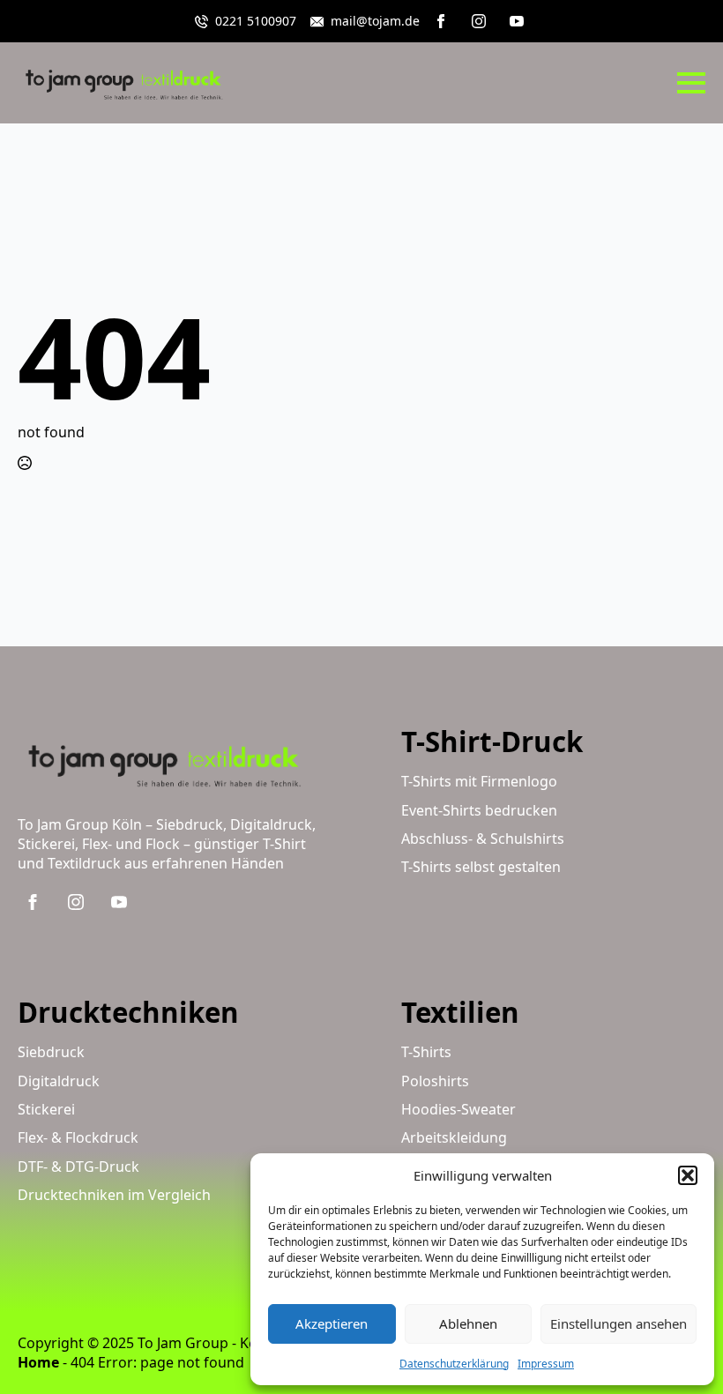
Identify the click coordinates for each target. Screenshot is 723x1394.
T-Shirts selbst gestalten (481, 866)
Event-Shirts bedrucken (479, 810)
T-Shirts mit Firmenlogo (479, 781)
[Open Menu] (691, 83)
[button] (688, 1175)
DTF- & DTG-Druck (78, 1166)
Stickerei (46, 1109)
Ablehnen (468, 1323)
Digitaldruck (59, 1081)
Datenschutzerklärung (454, 1363)
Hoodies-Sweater (458, 1109)
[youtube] (516, 21)
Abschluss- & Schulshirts (482, 838)
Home (38, 1362)
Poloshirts (435, 1081)
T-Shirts (426, 1052)
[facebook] (441, 21)
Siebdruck (51, 1052)
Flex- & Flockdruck (78, 1137)
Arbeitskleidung (454, 1137)
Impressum (546, 1363)
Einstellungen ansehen (618, 1323)
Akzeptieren (331, 1323)
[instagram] (478, 21)
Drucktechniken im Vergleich (114, 1194)
